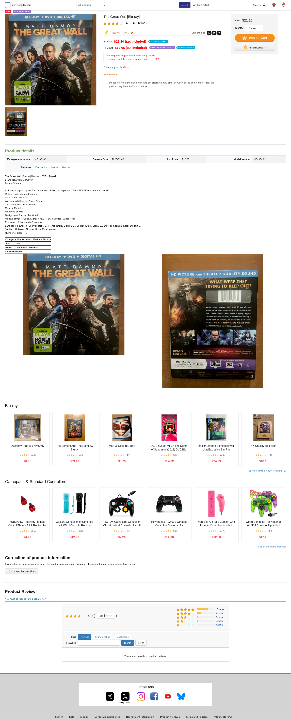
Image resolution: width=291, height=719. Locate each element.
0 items (219, 625)
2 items (219, 617)
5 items (219, 613)
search (184, 5)
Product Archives (170, 716)
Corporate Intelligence (107, 716)
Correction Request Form (22, 571)
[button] (284, 4)
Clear (141, 642)
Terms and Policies (197, 716)
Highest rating (102, 637)
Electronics (41, 167)
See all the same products (272, 546)
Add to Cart (257, 38)
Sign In (257, 5)
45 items (105, 616)
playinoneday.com (21, 5)
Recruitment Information (140, 716)
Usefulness (123, 637)
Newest (85, 637)
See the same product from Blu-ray (267, 470)
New (136, 41)
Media (54, 167)
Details (151, 55)
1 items (219, 621)
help (71, 716)
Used (150, 47)
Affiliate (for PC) (223, 716)
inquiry (84, 716)
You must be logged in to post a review (25, 598)
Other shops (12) (116, 67)
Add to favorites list (257, 48)
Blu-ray (66, 167)
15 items (220, 609)
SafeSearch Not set (201, 5)
